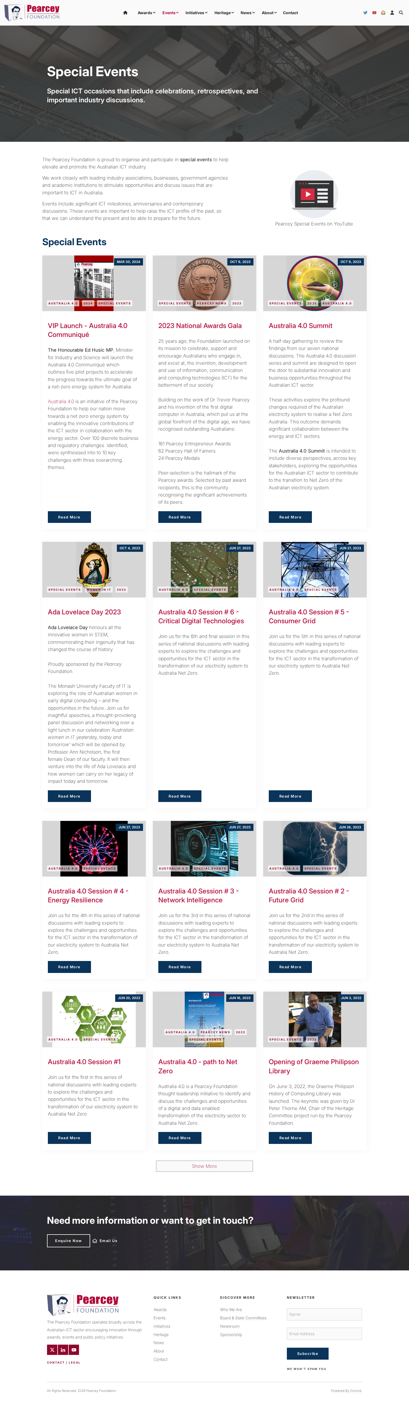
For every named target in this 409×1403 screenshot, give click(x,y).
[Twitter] (365, 12)
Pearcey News (212, 303)
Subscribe (308, 1353)
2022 (312, 1039)
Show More (204, 1166)
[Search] (401, 12)
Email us (100, 1239)
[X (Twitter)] (52, 1350)
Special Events (114, 303)
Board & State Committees (243, 1317)
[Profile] (392, 12)
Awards (145, 12)
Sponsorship (231, 1334)
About (268, 12)
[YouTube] (374, 12)
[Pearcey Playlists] (314, 194)
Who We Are (231, 1309)
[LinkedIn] (63, 1350)
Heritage (223, 12)
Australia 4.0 (63, 303)
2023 (237, 303)
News (246, 12)
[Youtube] (74, 1350)
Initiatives (195, 12)
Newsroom (230, 1326)
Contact (290, 12)
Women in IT (99, 589)
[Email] (383, 12)
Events (169, 12)
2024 (88, 303)
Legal (75, 1362)
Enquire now (60, 1236)
